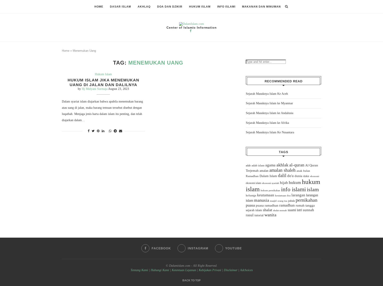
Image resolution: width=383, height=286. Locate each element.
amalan (264, 170)
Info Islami (226, 6)
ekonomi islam (253, 183)
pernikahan (306, 200)
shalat (267, 210)
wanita (270, 214)
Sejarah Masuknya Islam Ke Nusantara (270, 132)
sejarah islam (254, 210)
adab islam (258, 165)
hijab (284, 183)
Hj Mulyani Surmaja (94, 89)
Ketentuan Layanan (184, 270)
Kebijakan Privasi (210, 270)
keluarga (251, 195)
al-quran (296, 164)
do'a (290, 176)
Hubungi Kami (160, 270)
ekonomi (314, 176)
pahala (291, 200)
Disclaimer (230, 270)
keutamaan (265, 195)
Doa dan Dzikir (169, 6)
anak (299, 170)
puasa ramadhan (267, 205)
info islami (293, 189)
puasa (250, 205)
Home (98, 6)
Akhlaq (144, 6)
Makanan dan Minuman (261, 6)
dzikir (306, 176)
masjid (273, 200)
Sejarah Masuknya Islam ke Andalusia (269, 113)
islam (313, 189)
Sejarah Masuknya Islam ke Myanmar (269, 103)
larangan (298, 195)
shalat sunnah (280, 210)
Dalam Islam (268, 176)
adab (248, 165)
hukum (295, 182)
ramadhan (287, 205)
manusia (261, 200)
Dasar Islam (120, 6)
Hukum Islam (200, 6)
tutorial (259, 215)
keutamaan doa (283, 195)
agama (270, 165)
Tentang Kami (140, 270)
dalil (282, 175)
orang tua (282, 200)
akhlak (282, 164)
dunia (298, 176)
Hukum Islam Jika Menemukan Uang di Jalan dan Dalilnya (103, 82)
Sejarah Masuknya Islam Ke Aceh (267, 93)
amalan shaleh (282, 170)
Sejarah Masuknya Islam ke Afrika (267, 122)
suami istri (295, 210)
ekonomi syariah (270, 183)
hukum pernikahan (270, 190)
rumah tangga (305, 205)
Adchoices (246, 270)
